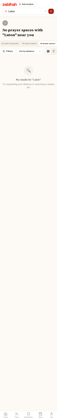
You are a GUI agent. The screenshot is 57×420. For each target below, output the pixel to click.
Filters (9, 51)
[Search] (51, 11)
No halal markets (29, 43)
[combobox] (26, 11)
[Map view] (53, 51)
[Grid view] (48, 51)
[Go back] (5, 23)
